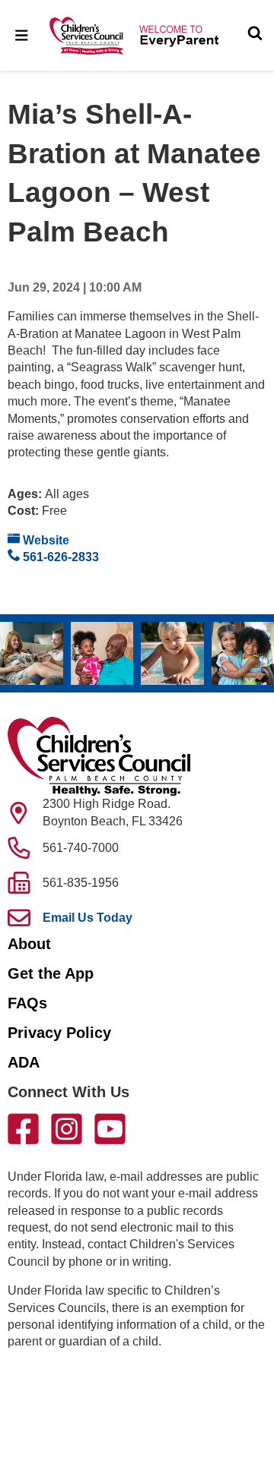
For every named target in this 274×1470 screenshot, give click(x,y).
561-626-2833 (59, 556)
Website (44, 540)
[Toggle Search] (255, 35)
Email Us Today (87, 917)
